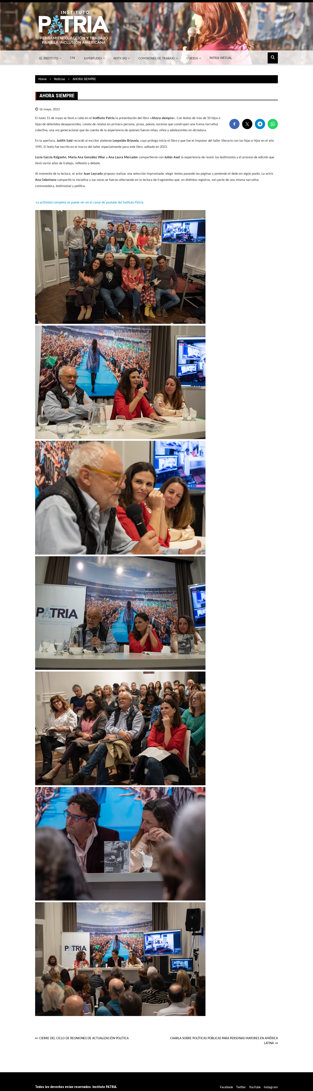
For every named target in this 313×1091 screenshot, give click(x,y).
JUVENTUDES (93, 58)
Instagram (271, 1087)
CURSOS (192, 58)
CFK (72, 58)
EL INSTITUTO (48, 58)
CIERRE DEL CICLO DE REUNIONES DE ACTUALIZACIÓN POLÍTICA (84, 1038)
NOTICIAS (120, 58)
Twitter (241, 1087)
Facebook (226, 1087)
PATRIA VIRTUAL (221, 58)
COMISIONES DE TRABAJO (156, 58)
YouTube (255, 1087)
